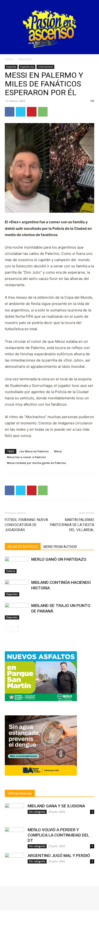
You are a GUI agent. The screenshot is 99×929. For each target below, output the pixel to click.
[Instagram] (15, 896)
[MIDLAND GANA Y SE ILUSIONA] (14, 813)
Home (9, 59)
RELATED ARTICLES (23, 547)
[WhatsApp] (43, 112)
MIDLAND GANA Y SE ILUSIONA (56, 806)
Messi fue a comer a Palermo (26, 457)
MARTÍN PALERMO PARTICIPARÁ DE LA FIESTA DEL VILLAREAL (72, 525)
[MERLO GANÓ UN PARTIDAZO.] (17, 565)
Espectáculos (27, 66)
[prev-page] (8, 629)
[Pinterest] (32, 112)
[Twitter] (20, 112)
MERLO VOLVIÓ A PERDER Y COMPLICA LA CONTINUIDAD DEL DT (58, 835)
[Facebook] (9, 112)
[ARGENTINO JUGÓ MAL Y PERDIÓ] (14, 862)
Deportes (25, 59)
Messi (58, 451)
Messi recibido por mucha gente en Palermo (36, 463)
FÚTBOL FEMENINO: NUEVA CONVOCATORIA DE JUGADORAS (26, 525)
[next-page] (15, 629)
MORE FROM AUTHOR (60, 547)
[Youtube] (28, 896)
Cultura (10, 571)
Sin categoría (37, 811)
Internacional (45, 66)
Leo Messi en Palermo (34, 451)
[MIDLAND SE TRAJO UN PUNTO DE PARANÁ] (17, 611)
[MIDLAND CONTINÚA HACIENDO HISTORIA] (17, 588)
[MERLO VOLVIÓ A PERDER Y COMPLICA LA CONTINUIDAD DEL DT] (14, 836)
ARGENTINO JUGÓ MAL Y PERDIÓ (59, 855)
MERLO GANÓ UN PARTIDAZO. (59, 559)
